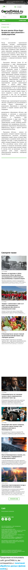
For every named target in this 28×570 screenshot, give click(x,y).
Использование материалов (7, 511)
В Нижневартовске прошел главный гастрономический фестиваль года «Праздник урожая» (13, 335)
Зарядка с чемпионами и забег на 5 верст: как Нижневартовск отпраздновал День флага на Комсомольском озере (13, 306)
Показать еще (14, 499)
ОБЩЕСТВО (6, 27)
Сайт (3, 508)
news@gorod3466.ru (19, 537)
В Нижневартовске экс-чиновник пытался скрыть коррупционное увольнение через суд (12, 396)
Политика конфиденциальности (7, 527)
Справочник (22, 20)
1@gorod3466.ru (18, 538)
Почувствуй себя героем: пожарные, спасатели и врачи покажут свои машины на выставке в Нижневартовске (13, 427)
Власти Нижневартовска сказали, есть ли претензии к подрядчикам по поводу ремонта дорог (13, 456)
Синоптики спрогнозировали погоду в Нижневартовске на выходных (14, 486)
